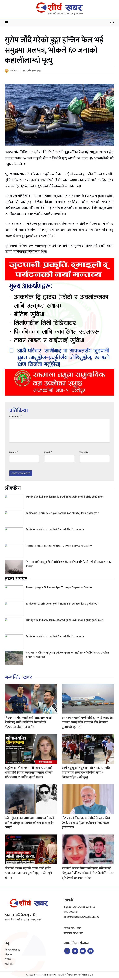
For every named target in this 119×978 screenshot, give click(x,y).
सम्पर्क (8, 959)
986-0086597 (71, 912)
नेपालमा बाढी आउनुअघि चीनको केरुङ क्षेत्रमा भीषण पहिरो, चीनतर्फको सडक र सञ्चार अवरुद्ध (68, 564)
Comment (15, 416)
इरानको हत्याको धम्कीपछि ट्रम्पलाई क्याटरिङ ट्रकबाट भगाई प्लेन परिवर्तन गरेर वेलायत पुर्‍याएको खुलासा (87, 722)
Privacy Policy (12, 950)
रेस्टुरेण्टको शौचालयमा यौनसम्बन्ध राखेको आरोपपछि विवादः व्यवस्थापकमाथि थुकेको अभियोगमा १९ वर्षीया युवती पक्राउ (29, 772)
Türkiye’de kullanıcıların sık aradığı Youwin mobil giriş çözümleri (65, 496)
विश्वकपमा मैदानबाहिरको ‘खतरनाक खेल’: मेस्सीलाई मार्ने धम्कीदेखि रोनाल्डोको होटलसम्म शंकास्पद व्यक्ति (28, 722)
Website (83, 452)
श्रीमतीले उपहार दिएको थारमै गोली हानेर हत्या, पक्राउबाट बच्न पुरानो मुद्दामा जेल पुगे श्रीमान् (28, 873)
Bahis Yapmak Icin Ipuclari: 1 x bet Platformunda (55, 529)
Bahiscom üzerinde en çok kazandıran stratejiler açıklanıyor (62, 513)
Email (48, 452)
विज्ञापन (8, 955)
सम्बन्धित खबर (18, 677)
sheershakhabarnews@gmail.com (81, 917)
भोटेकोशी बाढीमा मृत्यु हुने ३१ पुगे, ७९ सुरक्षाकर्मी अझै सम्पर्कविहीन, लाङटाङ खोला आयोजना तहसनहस (67, 654)
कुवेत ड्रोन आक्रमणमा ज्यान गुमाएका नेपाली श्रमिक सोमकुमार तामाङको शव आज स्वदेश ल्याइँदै (29, 823)
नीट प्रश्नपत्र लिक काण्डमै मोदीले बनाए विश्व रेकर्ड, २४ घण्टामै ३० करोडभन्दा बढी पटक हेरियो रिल (86, 823)
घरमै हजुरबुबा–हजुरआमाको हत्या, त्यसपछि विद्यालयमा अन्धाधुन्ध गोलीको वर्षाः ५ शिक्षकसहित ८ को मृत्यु (86, 772)
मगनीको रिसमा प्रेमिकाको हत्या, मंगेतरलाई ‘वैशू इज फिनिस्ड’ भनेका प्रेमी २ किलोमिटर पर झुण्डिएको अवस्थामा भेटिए (88, 873)
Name (13, 452)
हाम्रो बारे (9, 964)
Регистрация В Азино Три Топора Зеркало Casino (59, 545)
